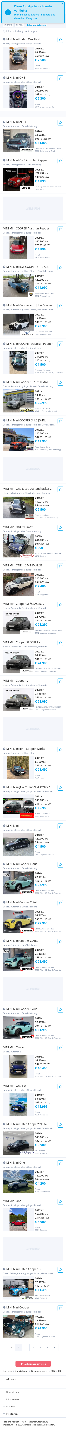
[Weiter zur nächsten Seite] (54, 1347)
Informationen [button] (13, 1399)
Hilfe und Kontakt (11, 1421)
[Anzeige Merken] (60, 40)
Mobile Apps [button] (12, 1413)
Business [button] (10, 1406)
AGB (24, 1421)
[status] (33, 12)
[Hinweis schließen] (62, 3)
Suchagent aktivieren (35, 1363)
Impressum (8, 1424)
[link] (11, 1347)
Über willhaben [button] (13, 1392)
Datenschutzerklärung (38, 1421)
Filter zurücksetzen (37, 24)
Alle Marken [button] (12, 1379)
